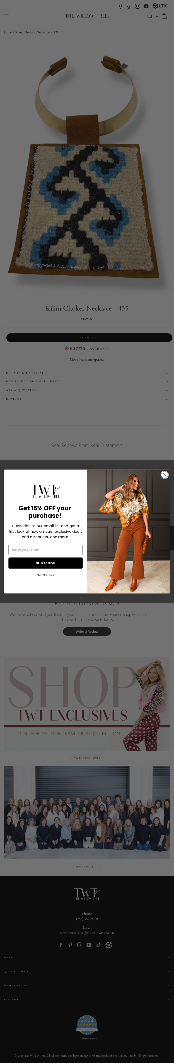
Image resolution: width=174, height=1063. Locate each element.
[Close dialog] (164, 474)
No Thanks (45, 575)
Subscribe (45, 562)
